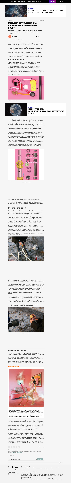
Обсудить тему (41, 36)
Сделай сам (10, 20)
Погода (13, 39)
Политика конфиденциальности (13, 473)
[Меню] (8, 1)
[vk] (10, 469)
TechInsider (13, 1)
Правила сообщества (11, 472)
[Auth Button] (62, 1)
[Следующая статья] (35, 463)
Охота (15, 39)
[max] (15, 469)
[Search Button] (60, 1)
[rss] (8, 469)
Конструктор (18, 39)
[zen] (13, 469)
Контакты (9, 474)
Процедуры (22, 39)
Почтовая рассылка (58, 1)
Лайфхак (11, 39)
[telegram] (12, 469)
